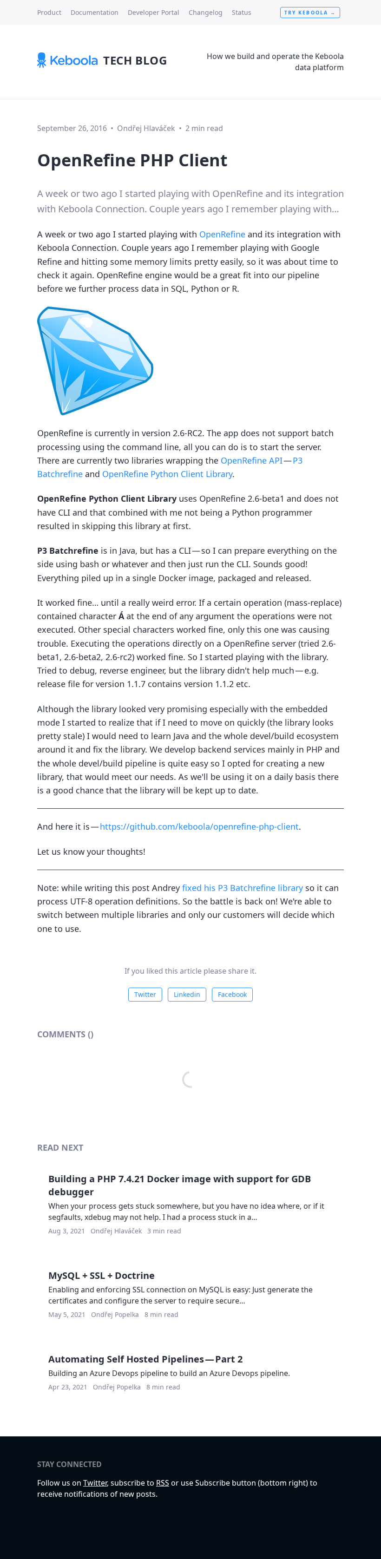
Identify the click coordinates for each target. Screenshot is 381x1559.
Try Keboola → (310, 12)
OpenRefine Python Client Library (167, 473)
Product (49, 12)
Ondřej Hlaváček (146, 128)
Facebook (232, 994)
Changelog (206, 12)
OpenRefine (222, 234)
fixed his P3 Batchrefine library (242, 887)
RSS (162, 1483)
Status (241, 12)
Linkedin (187, 994)
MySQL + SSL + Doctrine (101, 1275)
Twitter (145, 994)
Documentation (94, 12)
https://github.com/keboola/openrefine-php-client (199, 826)
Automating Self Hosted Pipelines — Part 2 (145, 1359)
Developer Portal (153, 12)
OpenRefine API (251, 460)
